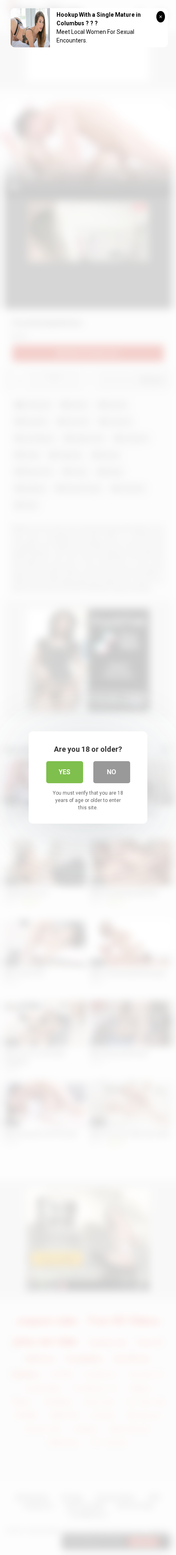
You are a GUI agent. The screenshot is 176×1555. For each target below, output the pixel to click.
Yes (64, 772)
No (111, 772)
